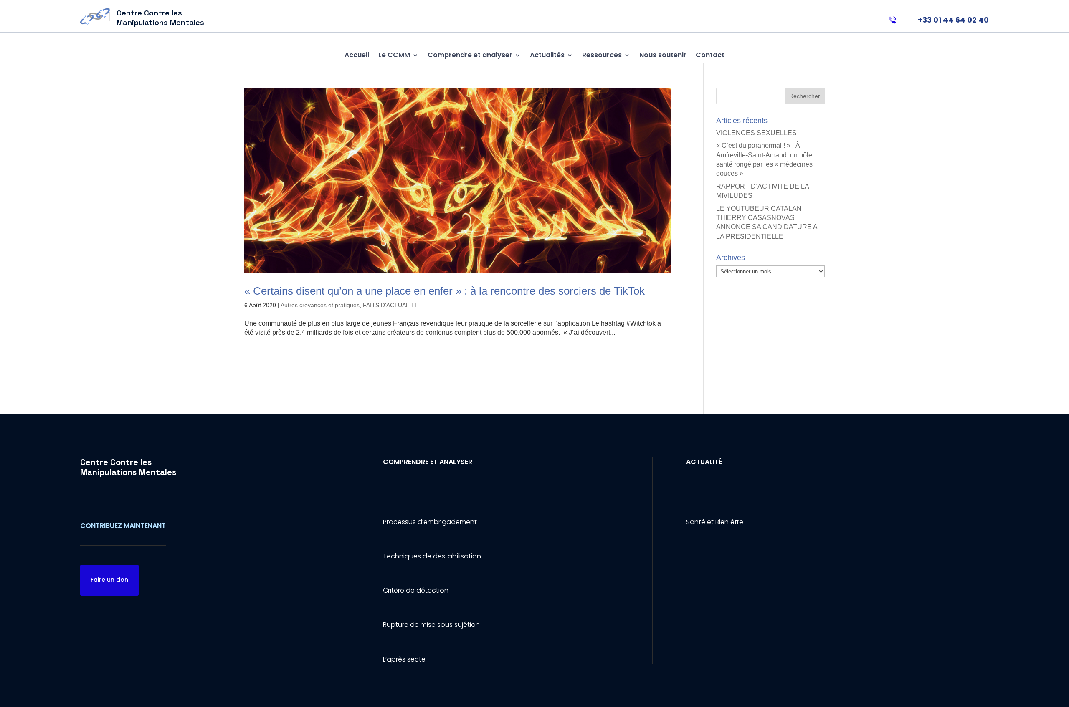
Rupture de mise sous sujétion (431, 624)
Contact (710, 55)
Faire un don (109, 580)
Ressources (602, 55)
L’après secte (404, 659)
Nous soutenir (662, 55)
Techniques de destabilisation (432, 556)
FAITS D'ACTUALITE (390, 305)
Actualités (547, 55)
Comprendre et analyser (470, 55)
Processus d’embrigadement (430, 522)
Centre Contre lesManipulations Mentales (128, 467)
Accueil (357, 55)
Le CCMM (394, 55)
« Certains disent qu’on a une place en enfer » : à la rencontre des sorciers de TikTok (444, 291)
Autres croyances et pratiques (320, 305)
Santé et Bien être (714, 522)
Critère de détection (415, 590)
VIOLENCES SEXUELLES (756, 132)
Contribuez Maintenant (123, 525)
